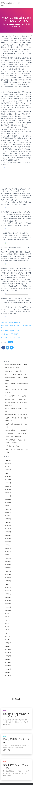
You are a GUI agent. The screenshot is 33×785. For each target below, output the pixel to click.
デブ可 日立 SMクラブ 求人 (12, 446)
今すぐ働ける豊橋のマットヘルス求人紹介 (16, 430)
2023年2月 (8, 581)
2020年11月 (8, 643)
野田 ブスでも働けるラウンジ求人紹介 (15, 374)
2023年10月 (8, 555)
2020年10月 (8, 646)
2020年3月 (8, 669)
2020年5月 (8, 662)
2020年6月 (8, 659)
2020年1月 (8, 675)
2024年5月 (8, 532)
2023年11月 (8, 551)
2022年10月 (8, 594)
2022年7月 (8, 604)
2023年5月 (8, 571)
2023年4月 (8, 574)
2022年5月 (8, 610)
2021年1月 (7, 636)
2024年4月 (8, 535)
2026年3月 (8, 460)
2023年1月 (8, 584)
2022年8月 (8, 600)
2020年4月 (8, 666)
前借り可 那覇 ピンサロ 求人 (12, 368)
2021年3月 (8, 630)
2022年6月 (8, 607)
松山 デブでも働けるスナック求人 (10, 331)
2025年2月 (8, 502)
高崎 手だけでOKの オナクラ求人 (11, 322)
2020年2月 (8, 672)
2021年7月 (8, 617)
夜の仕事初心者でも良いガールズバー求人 (16, 364)
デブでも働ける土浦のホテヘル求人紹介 (15, 396)
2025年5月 (8, 493)
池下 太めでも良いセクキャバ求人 (10, 337)
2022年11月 (8, 590)
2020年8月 (8, 652)
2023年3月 (8, 577)
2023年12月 (8, 548)
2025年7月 (8, 486)
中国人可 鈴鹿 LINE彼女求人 (13, 436)
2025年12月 (8, 470)
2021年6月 (8, 620)
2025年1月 (8, 506)
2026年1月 (8, 466)
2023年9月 (8, 558)
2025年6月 (8, 489)
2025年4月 (8, 496)
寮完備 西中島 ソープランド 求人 (13, 371)
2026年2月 (8, 463)
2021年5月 (8, 623)
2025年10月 (8, 476)
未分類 (10, 342)
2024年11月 (8, 512)
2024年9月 (8, 519)
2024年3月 (8, 538)
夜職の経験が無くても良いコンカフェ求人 (16, 399)
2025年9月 (8, 479)
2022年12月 (8, 587)
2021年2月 (8, 633)
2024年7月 (8, 525)
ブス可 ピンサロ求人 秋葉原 (9, 334)
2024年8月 (8, 522)
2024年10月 (8, 515)
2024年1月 (8, 545)
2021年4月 (8, 626)
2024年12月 (8, 509)
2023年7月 (8, 564)
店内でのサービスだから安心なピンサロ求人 (16, 414)
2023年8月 (8, 561)
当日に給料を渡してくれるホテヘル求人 (15, 433)
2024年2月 (8, 542)
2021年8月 (8, 613)
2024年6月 (8, 528)
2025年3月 (8, 499)
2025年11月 (8, 473)
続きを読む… (7, 724)
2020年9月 (8, 649)
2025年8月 (8, 483)
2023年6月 (8, 568)
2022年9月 (8, 597)
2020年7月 (8, 656)
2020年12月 (8, 639)
